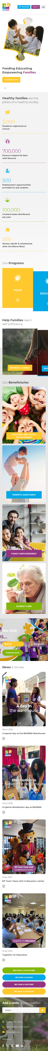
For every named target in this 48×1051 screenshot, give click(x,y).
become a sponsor (24, 991)
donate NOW (12, 653)
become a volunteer (24, 970)
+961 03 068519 (11, 1027)
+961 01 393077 (24, 1027)
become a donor (24, 977)
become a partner (24, 984)
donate (36, 7)
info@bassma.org (13, 1032)
